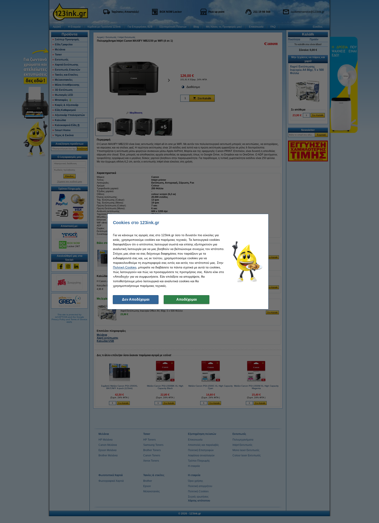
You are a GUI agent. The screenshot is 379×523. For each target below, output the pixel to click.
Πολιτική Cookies (124, 267)
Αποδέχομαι (186, 299)
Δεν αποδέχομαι (135, 299)
